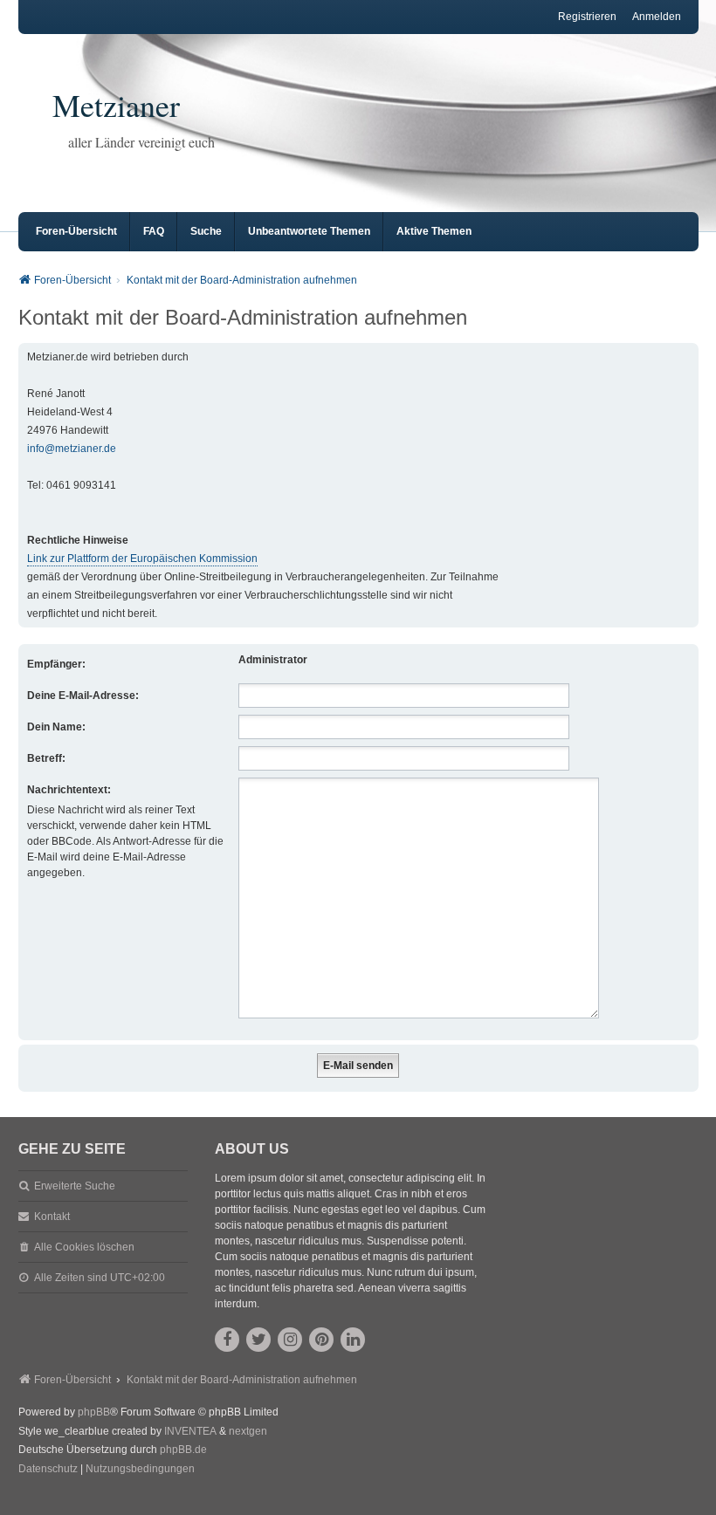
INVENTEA (190, 1431)
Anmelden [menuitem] (656, 16)
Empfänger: (56, 664)
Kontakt (52, 1216)
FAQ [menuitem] (153, 231)
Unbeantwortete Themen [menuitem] (309, 231)
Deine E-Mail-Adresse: (83, 695)
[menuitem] (48, 1469)
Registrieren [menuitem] (587, 16)
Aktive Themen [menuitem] (434, 231)
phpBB (94, 1412)
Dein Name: (56, 727)
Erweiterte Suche (74, 1186)
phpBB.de (183, 1449)
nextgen (248, 1431)
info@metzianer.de (71, 449)
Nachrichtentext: (69, 790)
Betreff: (46, 758)
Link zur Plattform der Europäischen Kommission (142, 559)
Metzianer (116, 105)
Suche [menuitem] (206, 231)
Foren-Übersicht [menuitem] (76, 231)
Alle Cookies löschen (84, 1247)
